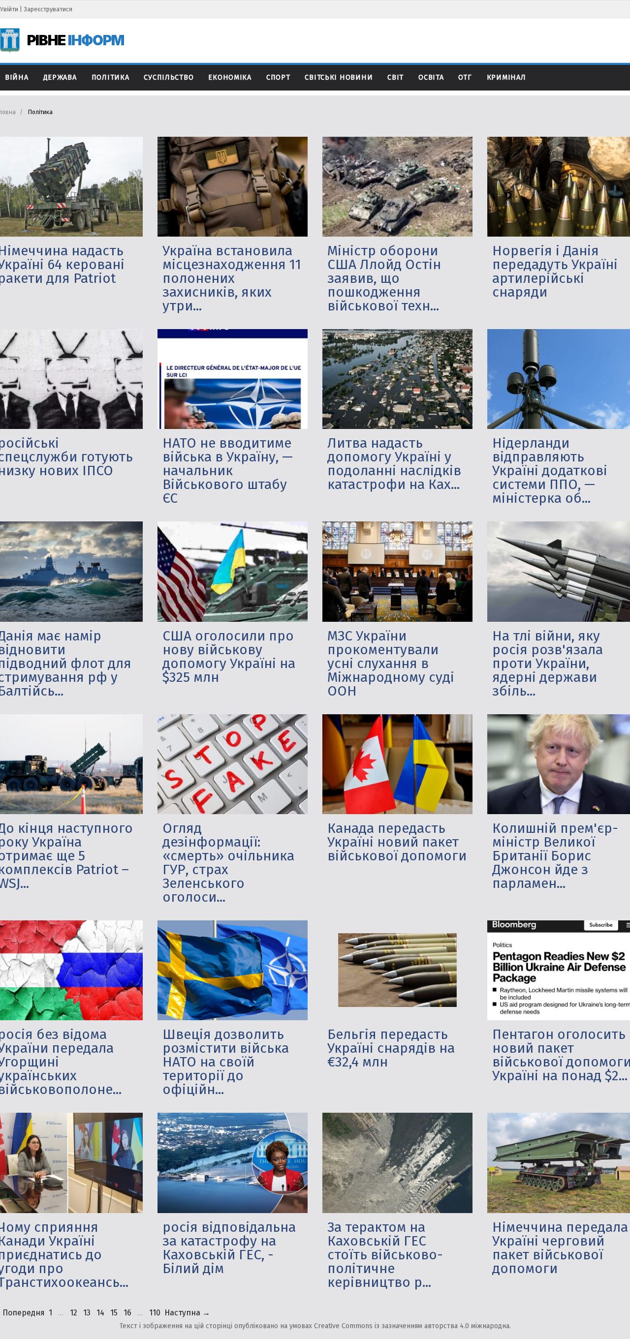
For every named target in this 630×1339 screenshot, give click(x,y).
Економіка (229, 77)
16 (127, 1312)
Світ (395, 77)
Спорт (278, 77)
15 (114, 1312)
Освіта (430, 77)
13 (87, 1312)
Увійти (9, 9)
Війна (17, 77)
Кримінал (506, 77)
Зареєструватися (48, 9)
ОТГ (465, 77)
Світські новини (339, 77)
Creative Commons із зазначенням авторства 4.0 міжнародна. (412, 1326)
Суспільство (168, 77)
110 (154, 1312)
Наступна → (187, 1312)
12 (73, 1312)
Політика (110, 77)
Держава (60, 77)
